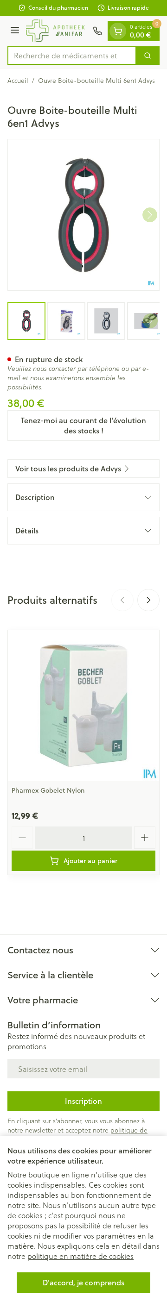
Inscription (83, 1100)
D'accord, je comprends (83, 1282)
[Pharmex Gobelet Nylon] (83, 705)
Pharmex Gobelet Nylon (48, 790)
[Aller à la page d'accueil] (57, 31)
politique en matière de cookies (80, 1256)
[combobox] (71, 55)
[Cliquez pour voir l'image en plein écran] (83, 214)
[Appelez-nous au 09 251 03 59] (97, 31)
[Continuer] (149, 214)
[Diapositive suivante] (148, 600)
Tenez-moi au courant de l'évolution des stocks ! (83, 425)
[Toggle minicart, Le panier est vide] (117, 31)
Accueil (17, 80)
